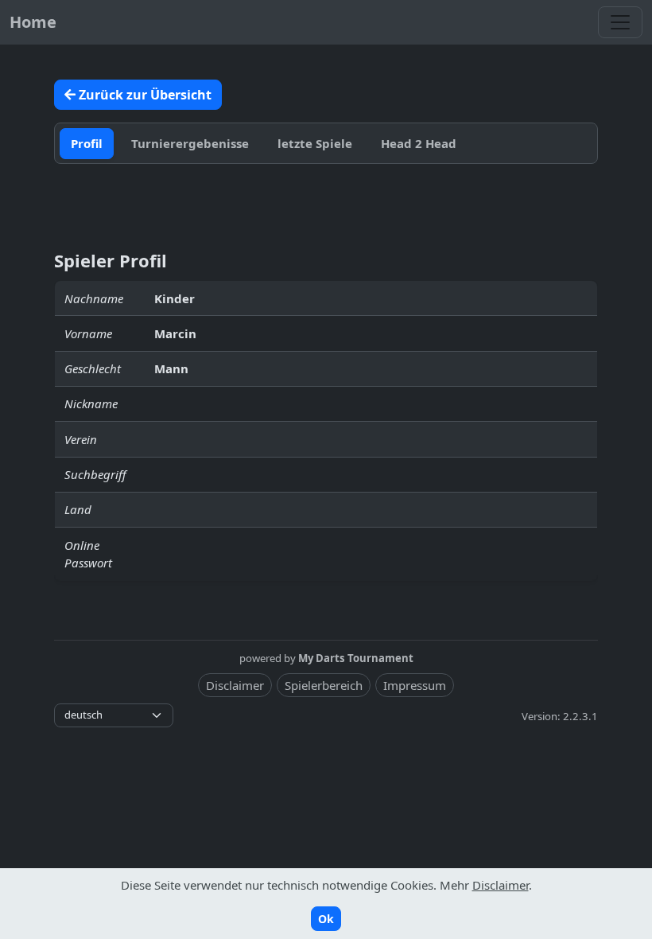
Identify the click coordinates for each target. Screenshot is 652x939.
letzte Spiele (314, 143)
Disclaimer (235, 685)
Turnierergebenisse (190, 143)
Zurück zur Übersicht (144, 94)
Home (33, 22)
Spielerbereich (324, 685)
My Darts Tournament (355, 658)
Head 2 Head (418, 143)
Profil (87, 143)
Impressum (414, 685)
